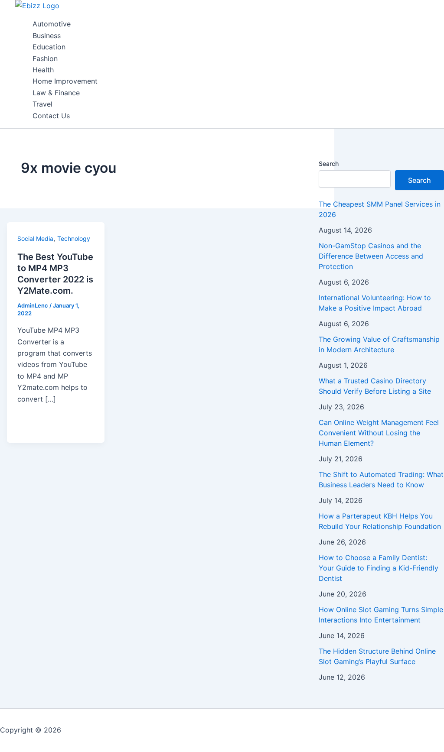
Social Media (35, 238)
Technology (73, 238)
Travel (42, 104)
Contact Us (51, 115)
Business (47, 35)
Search (329, 163)
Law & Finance (56, 92)
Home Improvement (65, 81)
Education (49, 46)
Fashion (45, 58)
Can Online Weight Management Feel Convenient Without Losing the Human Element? (379, 432)
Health (43, 69)
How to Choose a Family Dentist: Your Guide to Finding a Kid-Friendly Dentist (378, 568)
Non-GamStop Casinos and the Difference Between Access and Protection (371, 256)
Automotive (52, 23)
